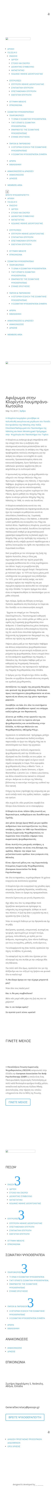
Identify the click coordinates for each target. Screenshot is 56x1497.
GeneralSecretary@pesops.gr (23, 1407)
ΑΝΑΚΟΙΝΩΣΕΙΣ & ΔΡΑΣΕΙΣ (20, 171)
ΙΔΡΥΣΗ (14, 59)
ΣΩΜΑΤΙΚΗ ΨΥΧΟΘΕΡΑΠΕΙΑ (20, 112)
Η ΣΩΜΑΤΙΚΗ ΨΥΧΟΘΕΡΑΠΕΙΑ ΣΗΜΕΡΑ (29, 154)
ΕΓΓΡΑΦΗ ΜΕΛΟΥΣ (17, 101)
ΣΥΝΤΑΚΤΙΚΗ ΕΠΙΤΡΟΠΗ (22, 87)
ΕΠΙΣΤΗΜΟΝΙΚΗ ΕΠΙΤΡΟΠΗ (23, 91)
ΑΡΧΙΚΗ (10, 49)
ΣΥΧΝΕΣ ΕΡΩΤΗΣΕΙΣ (20, 136)
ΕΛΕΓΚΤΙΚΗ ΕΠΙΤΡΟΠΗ (21, 95)
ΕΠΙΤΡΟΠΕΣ (15, 80)
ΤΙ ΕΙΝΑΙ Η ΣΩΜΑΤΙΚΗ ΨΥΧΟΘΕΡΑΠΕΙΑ (28, 119)
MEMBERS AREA (14, 185)
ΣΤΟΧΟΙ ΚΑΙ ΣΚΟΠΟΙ (20, 63)
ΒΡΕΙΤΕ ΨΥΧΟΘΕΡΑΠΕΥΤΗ (17, 195)
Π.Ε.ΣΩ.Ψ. (12, 52)
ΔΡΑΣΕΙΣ (13, 178)
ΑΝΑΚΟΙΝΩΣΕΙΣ (16, 174)
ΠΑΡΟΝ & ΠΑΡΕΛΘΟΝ (19, 143)
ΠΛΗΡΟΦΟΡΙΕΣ (16, 115)
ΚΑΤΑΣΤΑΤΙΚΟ (17, 70)
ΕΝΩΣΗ (13, 56)
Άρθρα (23, 411)
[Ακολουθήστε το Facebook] (8, 1457)
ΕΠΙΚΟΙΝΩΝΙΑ (15, 105)
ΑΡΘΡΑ (12, 161)
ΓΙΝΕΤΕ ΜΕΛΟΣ (18, 1102)
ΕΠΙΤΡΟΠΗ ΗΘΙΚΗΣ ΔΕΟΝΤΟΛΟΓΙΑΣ (27, 84)
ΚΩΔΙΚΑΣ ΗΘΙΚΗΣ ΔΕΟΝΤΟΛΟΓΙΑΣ (27, 74)
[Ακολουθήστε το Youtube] (13, 1457)
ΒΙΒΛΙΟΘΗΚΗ (15, 164)
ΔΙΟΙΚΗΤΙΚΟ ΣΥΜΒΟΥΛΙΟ (22, 66)
